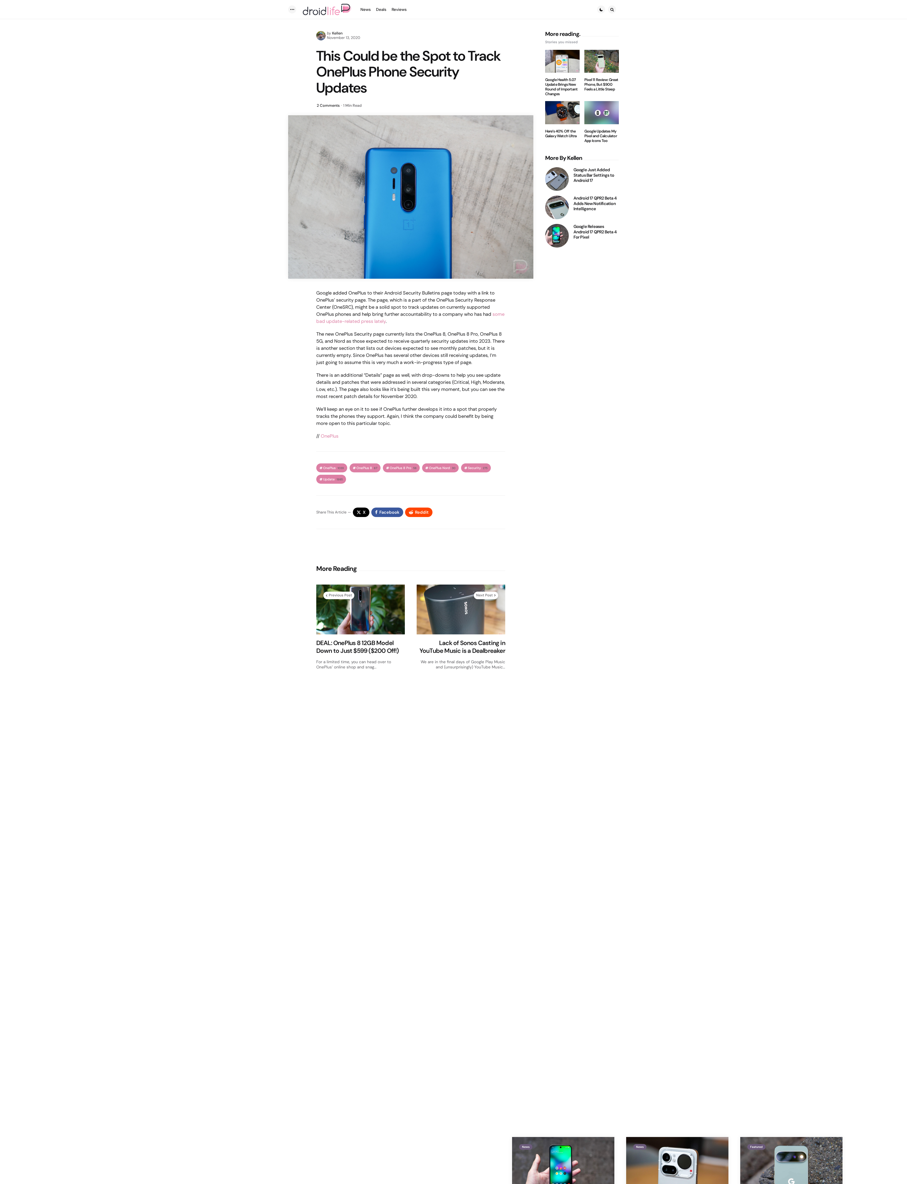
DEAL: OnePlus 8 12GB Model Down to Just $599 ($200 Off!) (357, 646)
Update (333, 479)
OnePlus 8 (366, 468)
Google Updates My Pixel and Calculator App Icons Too (600, 136)
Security (478, 468)
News (526, 1147)
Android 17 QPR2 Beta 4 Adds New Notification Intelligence (594, 204)
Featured (756, 1147)
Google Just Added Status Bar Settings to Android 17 (593, 175)
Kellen (337, 33)
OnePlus (329, 436)
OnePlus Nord (442, 468)
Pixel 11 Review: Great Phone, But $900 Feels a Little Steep (601, 84)
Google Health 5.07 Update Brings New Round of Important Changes (561, 86)
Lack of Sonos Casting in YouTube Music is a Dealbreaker (462, 646)
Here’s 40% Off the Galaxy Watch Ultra (561, 133)
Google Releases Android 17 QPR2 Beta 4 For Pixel (594, 232)
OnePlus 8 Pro (403, 468)
